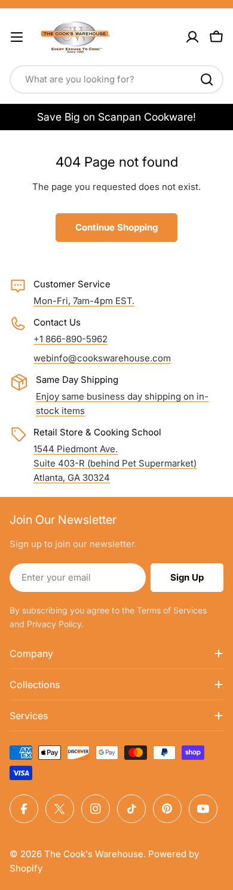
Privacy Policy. (55, 624)
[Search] (207, 79)
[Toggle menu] (17, 37)
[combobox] (116, 79)
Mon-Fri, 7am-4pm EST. (83, 300)
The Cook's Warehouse (93, 854)
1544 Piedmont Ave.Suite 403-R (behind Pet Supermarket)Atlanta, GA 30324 (115, 463)
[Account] (192, 37)
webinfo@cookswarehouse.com (102, 358)
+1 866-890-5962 (70, 339)
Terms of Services (172, 610)
